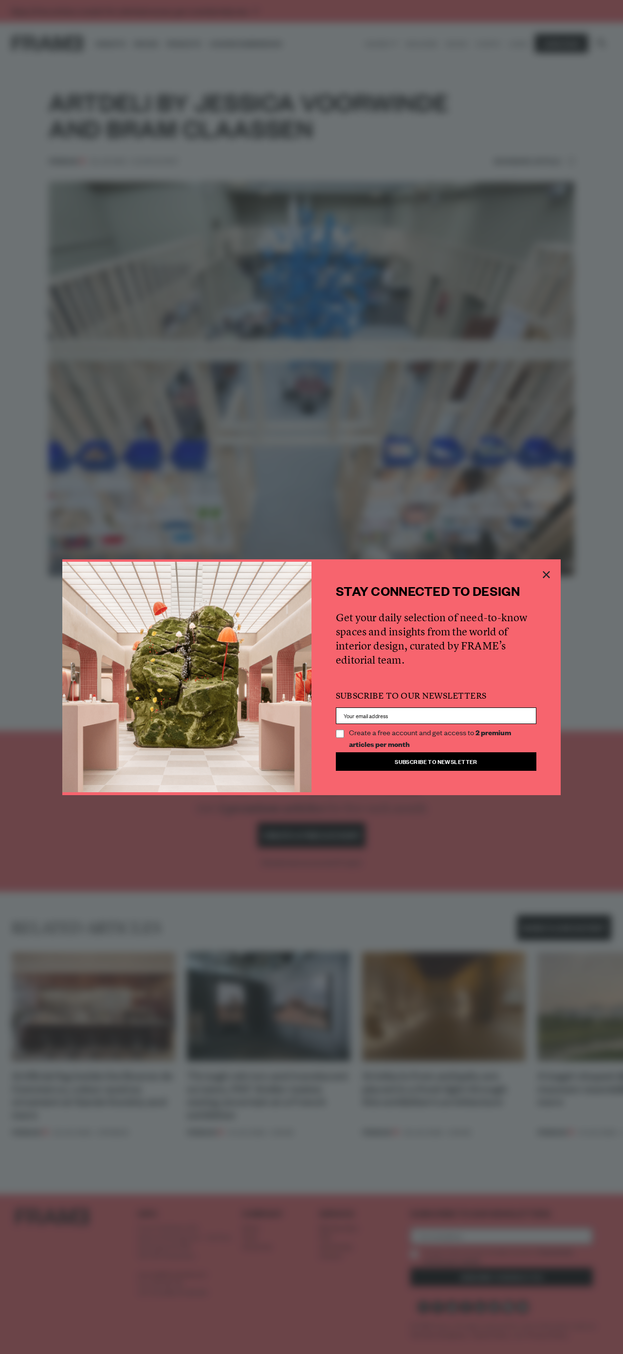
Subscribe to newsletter (436, 761)
